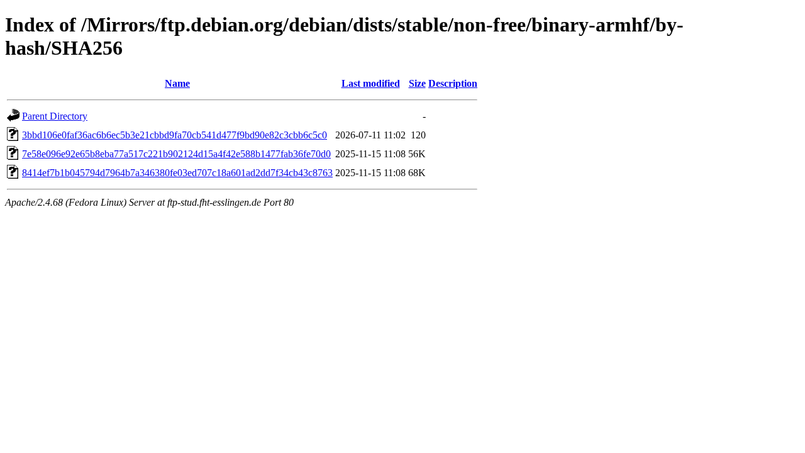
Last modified (370, 83)
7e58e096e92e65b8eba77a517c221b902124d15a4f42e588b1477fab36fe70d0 (176, 153)
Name (177, 83)
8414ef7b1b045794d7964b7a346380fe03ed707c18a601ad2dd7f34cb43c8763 (177, 172)
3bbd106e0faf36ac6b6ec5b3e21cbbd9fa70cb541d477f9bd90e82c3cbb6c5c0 (174, 135)
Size (417, 83)
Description (452, 83)
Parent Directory (54, 116)
